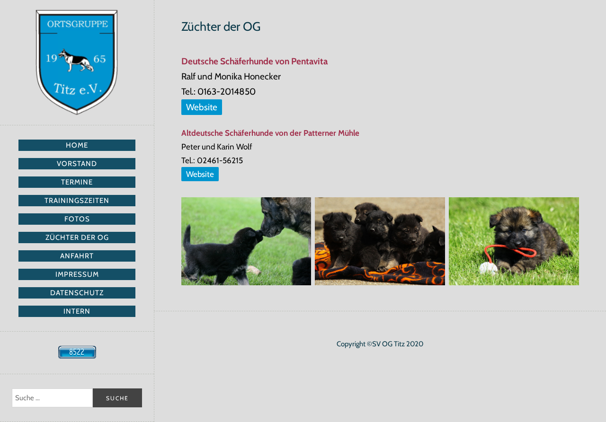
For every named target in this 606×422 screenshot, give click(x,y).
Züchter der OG (77, 237)
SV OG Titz (77, 62)
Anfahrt (77, 256)
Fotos (77, 219)
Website (201, 107)
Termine (77, 182)
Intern (76, 311)
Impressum (77, 274)
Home (77, 145)
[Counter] (77, 356)
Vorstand (77, 163)
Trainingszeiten (77, 200)
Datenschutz (77, 293)
